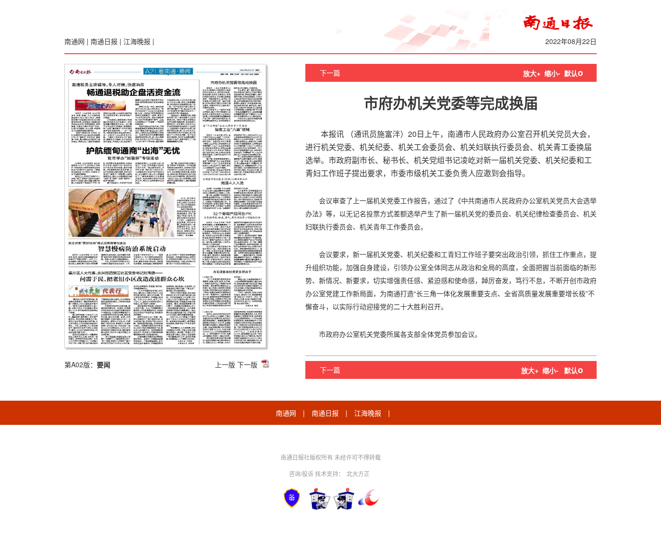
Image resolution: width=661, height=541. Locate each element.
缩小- (552, 73)
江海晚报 (136, 41)
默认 (573, 73)
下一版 (247, 364)
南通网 (74, 41)
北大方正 (358, 473)
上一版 (225, 364)
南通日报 (104, 41)
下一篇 (330, 72)
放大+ (532, 73)
